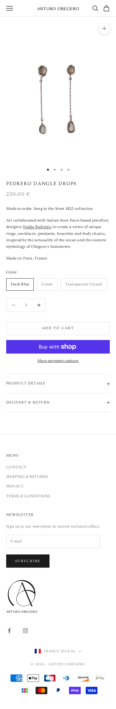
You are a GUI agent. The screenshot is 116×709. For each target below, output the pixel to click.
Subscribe (28, 561)
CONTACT (16, 467)
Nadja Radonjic (37, 227)
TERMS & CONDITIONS (28, 496)
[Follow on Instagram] (25, 631)
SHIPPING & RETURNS (27, 477)
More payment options (58, 361)
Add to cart (58, 328)
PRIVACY (15, 486)
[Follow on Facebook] (9, 631)
